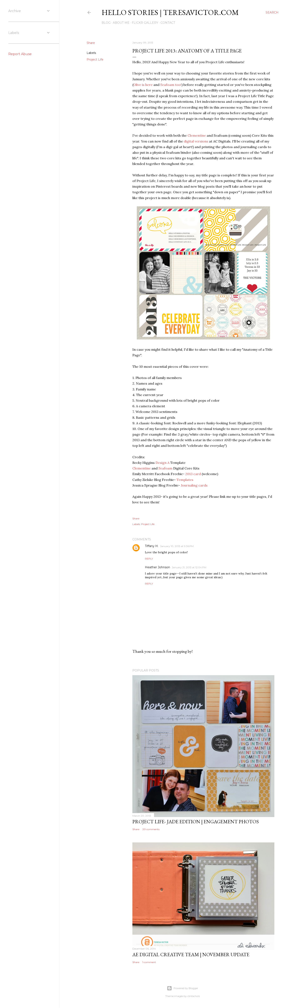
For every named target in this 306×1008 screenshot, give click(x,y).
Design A (162, 463)
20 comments (150, 829)
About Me (121, 23)
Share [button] (91, 43)
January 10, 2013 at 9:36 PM (177, 546)
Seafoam (165, 468)
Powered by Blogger (186, 988)
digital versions (196, 141)
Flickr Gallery (145, 23)
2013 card (193, 474)
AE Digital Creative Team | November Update (190, 954)
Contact (167, 23)
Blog (106, 23)
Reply (149, 558)
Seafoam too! (171, 85)
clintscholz (193, 996)
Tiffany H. (151, 546)
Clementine (197, 135)
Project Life (95, 59)
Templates (185, 480)
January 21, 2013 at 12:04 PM (189, 567)
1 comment (149, 962)
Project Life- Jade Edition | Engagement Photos (195, 821)
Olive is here (143, 85)
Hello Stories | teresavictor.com (170, 12)
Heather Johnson (157, 567)
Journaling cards (194, 485)
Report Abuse (20, 54)
